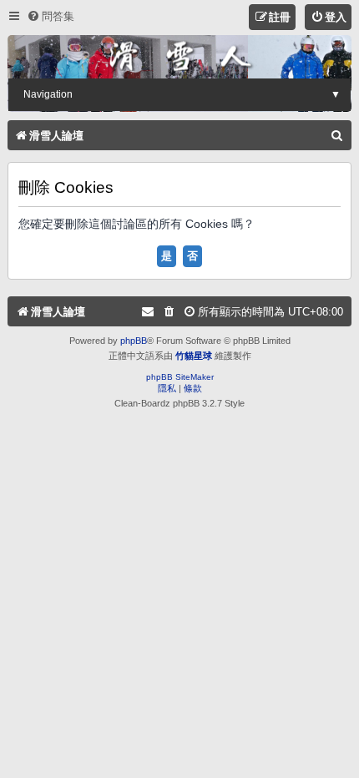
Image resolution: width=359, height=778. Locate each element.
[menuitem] (50, 16)
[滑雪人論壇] (179, 56)
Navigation (182, 94)
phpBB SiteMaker (180, 376)
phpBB (133, 341)
